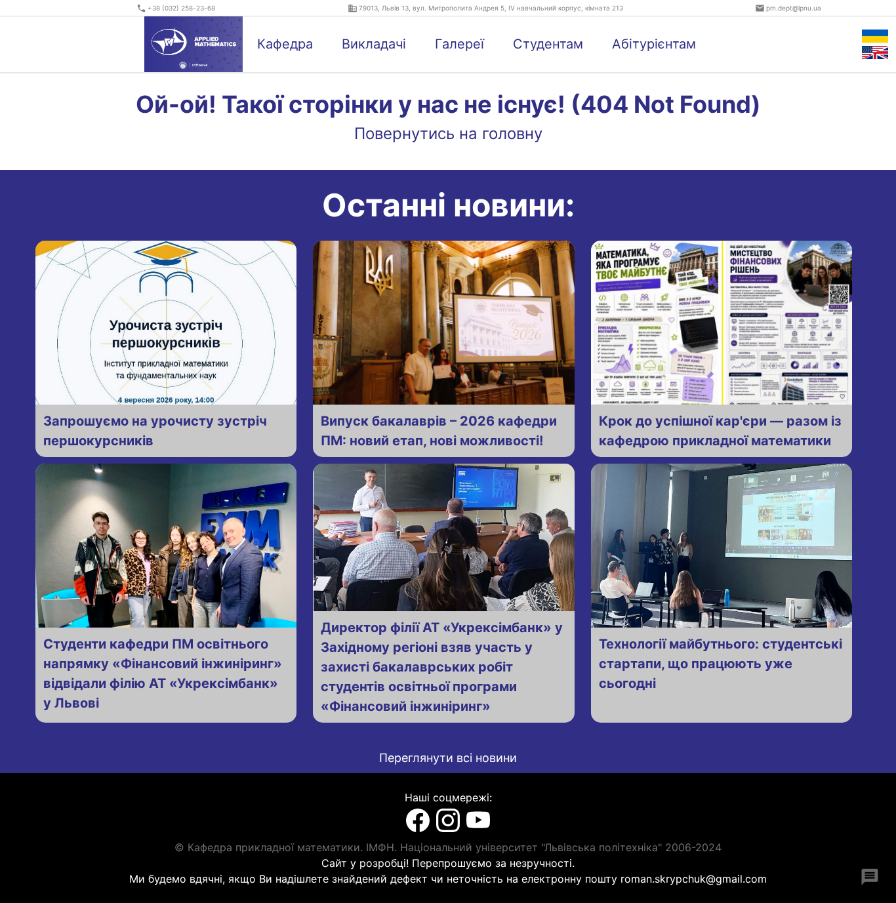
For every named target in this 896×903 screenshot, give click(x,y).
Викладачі (374, 44)
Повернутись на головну (448, 133)
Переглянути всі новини (448, 758)
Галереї (459, 44)
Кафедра (285, 44)
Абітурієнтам (654, 44)
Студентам (548, 44)
